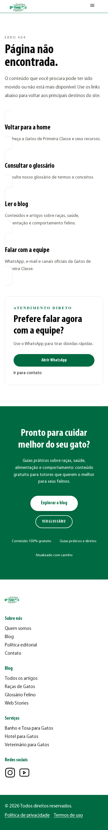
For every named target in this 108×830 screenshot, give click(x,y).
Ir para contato (28, 373)
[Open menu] (92, 6)
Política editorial (21, 645)
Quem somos (18, 628)
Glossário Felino (20, 695)
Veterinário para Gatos (27, 745)
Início (9, 24)
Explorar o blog (54, 503)
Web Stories (16, 703)
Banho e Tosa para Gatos (29, 728)
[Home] (18, 8)
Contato (13, 653)
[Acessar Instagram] (10, 772)
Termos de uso (68, 815)
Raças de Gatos (20, 687)
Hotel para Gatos (21, 736)
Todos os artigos (21, 678)
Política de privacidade (27, 815)
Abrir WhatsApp (54, 360)
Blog (9, 637)
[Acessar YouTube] (24, 772)
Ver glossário (54, 522)
